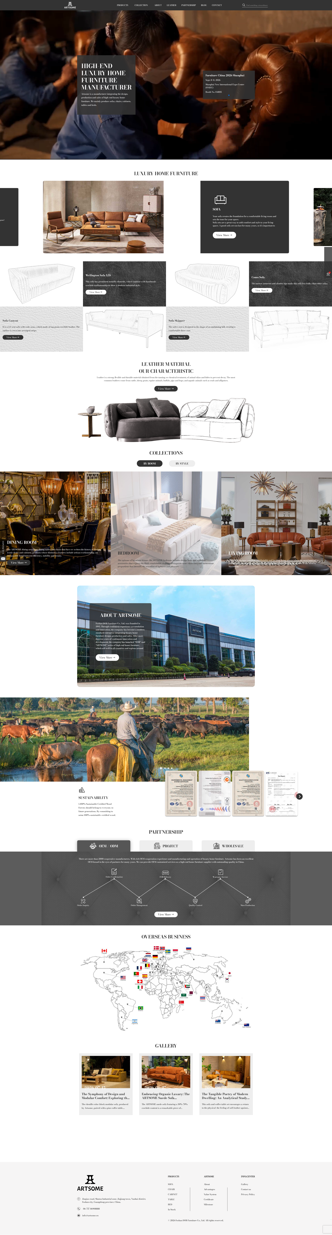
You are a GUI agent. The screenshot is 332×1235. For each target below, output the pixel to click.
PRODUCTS (122, 5)
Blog (204, 5)
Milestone (208, 1204)
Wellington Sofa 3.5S (98, 275)
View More (223, 235)
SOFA (217, 209)
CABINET (172, 1194)
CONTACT (217, 5)
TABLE (171, 1199)
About (207, 1184)
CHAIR (171, 1189)
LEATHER (171, 5)
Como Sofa (258, 277)
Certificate (209, 1199)
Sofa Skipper (177, 320)
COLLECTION (141, 5)
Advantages (209, 1189)
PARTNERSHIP (188, 5)
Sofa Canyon (10, 320)
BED (170, 1204)
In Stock (172, 1209)
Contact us (246, 1189)
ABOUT (158, 5)
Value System (210, 1194)
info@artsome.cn (90, 1215)
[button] (228, 95)
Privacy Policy (248, 1194)
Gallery (244, 1184)
